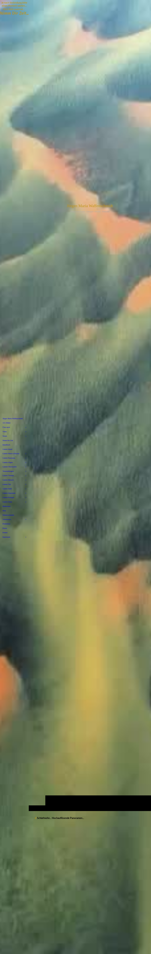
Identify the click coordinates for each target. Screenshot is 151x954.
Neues (5, 436)
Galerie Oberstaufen (10, 467)
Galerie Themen (8, 475)
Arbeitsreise (7, 519)
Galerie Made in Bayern (11, 454)
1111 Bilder (7, 423)
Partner (5, 533)
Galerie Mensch (8, 480)
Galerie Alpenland (9, 493)
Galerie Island (7, 449)
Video (5, 432)
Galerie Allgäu (8, 462)
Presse (5, 528)
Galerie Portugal (8, 497)
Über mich (6, 427)
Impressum (6, 537)
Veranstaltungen (8, 471)
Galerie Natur (7, 502)
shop (4, 511)
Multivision (7, 506)
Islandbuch (6, 445)
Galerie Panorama (9, 458)
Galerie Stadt (7, 489)
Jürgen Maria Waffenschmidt (13, 418)
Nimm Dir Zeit (8, 440)
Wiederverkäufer (8, 515)
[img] (90, 405)
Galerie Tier (7, 484)
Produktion (6, 524)
